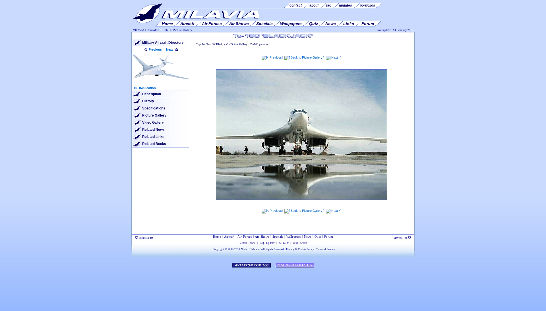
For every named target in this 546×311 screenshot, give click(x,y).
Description (151, 94)
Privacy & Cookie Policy (300, 249)
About (253, 243)
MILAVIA (138, 30)
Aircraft (152, 30)
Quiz (318, 236)
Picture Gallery (182, 30)
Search (303, 243)
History (148, 101)
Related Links (153, 137)
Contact (243, 243)
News (307, 236)
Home (217, 236)
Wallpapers (293, 236)
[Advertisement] (273, 286)
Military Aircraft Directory (163, 43)
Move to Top (401, 238)
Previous (155, 49)
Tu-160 (164, 30)
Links (294, 243)
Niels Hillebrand (250, 249)
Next (169, 49)
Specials (277, 236)
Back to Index (146, 238)
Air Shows (262, 236)
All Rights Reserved (272, 249)
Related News (153, 130)
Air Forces (244, 236)
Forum (328, 236)
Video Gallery (153, 123)
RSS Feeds (283, 243)
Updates (270, 243)
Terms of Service (325, 249)
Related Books (154, 144)
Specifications (153, 108)
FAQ (261, 243)
